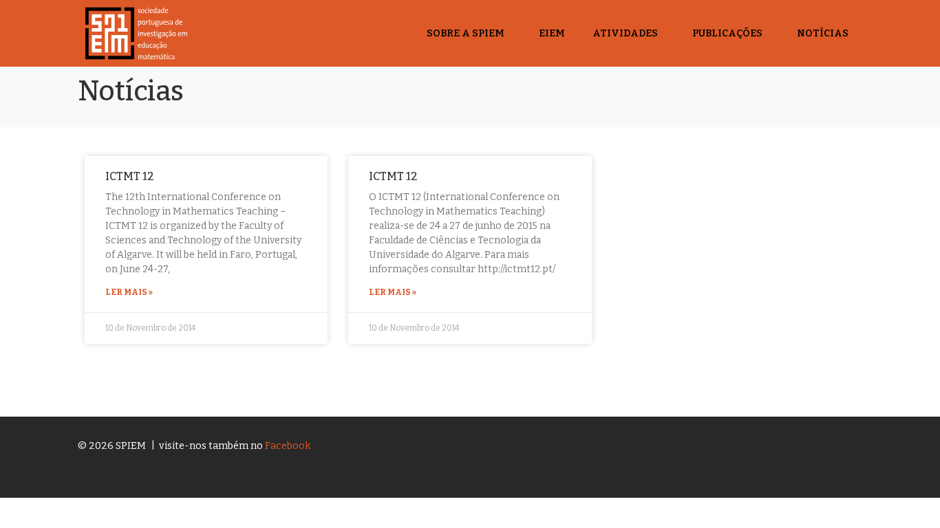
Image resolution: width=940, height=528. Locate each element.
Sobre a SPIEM (465, 33)
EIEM (552, 33)
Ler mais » (129, 292)
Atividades (625, 33)
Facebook (288, 446)
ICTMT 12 (129, 176)
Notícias (822, 33)
